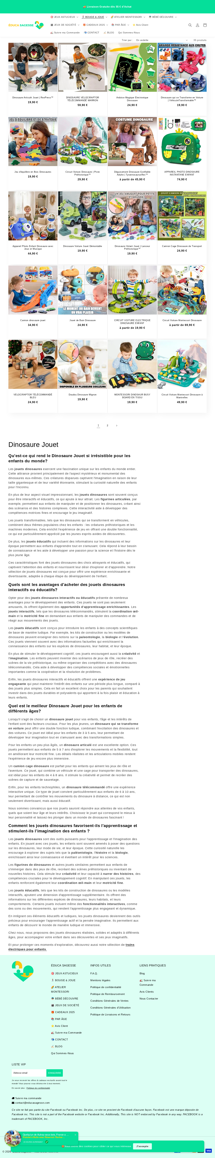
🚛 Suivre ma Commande (66, 1032)
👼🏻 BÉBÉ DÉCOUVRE (64, 998)
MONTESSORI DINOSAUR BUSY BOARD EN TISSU (132, 396)
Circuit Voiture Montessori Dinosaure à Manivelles (182, 396)
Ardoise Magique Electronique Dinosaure (132, 99)
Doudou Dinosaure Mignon (83, 394)
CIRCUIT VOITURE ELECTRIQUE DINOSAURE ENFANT (132, 321)
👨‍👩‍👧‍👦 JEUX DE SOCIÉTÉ (65, 1005)
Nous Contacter (149, 998)
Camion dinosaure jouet (32, 320)
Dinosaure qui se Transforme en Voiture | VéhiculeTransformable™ (182, 99)
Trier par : (127, 40)
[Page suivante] (116, 425)
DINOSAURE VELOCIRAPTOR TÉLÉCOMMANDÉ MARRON (82, 99)
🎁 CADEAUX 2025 (63, 1012)
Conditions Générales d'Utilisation (110, 1007)
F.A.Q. (94, 973)
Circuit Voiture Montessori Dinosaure (182, 320)
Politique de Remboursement (107, 994)
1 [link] (98, 425)
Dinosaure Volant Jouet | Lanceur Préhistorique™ (132, 247)
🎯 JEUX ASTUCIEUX (64, 973)
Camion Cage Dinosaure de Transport (182, 246)
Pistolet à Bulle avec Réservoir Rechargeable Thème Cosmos (44, 1137)
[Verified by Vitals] (46, 1141)
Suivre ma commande (28, 1098)
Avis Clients (147, 991)
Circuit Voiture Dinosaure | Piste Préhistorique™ (83, 173)
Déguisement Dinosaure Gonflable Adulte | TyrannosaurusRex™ (132, 173)
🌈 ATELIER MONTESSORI (60, 989)
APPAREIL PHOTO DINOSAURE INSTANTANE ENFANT (182, 173)
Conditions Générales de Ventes (109, 1000)
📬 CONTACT (59, 1039)
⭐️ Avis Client (59, 1025)
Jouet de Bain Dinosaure (83, 320)
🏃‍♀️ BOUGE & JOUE (63, 980)
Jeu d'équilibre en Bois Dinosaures (32, 172)
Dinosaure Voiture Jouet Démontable (82, 246)
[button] (64, 16)
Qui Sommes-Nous (62, 1053)
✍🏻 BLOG (57, 1046)
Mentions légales (100, 980)
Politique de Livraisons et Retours (110, 1014)
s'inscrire (54, 1073)
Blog (142, 973)
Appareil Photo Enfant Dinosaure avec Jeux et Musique (33, 247)
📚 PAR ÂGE (59, 1019)
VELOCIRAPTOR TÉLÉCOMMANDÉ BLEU (33, 396)
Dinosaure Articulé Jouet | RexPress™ (32, 97)
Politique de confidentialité (105, 987)
